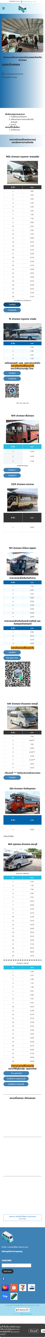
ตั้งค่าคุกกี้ (33, 1331)
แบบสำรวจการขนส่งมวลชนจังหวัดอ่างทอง (24, 58)
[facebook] (3, 1279)
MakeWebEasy (27, 1314)
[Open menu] (3, 8)
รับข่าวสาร (8, 1271)
